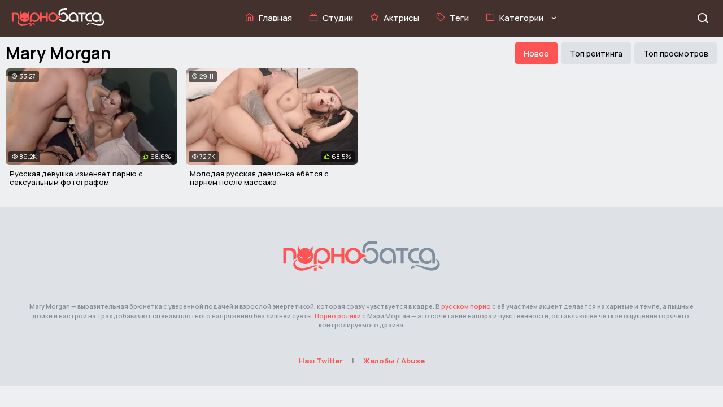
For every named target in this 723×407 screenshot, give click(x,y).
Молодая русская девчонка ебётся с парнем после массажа (259, 178)
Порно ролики (338, 315)
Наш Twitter (321, 361)
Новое (536, 53)
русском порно (466, 306)
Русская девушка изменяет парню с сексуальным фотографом (76, 178)
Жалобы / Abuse (394, 361)
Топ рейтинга (596, 53)
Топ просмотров (675, 53)
